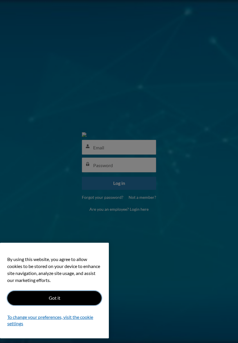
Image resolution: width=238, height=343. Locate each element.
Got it (54, 298)
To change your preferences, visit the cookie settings (50, 320)
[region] (54, 290)
